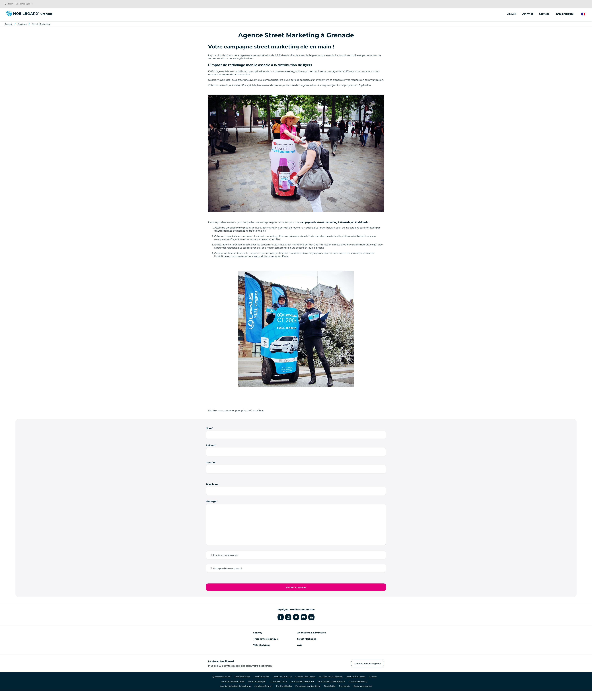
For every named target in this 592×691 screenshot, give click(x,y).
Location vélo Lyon (257, 681)
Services (22, 24)
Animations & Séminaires (311, 632)
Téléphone (212, 484)
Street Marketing (41, 24)
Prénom (210, 445)
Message (211, 501)
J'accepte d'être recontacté (227, 568)
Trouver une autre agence (19, 3)
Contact (373, 677)
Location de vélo (261, 677)
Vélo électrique (261, 645)
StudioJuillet (329, 686)
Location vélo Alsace (282, 677)
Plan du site (344, 686)
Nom (209, 428)
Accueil (511, 13)
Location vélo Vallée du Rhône (331, 681)
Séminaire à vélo (242, 677)
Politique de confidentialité (307, 686)
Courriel (210, 462)
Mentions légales (284, 686)
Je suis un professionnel (225, 555)
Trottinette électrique (265, 638)
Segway (257, 632)
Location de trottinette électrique (235, 686)
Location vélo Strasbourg (302, 681)
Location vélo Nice (278, 681)
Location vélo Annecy (305, 677)
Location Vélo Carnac (355, 677)
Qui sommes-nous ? (221, 677)
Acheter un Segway (264, 686)
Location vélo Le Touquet (233, 681)
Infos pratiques (564, 13)
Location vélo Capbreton (330, 677)
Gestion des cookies (363, 686)
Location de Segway (358, 681)
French (585, 14)
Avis (299, 645)
